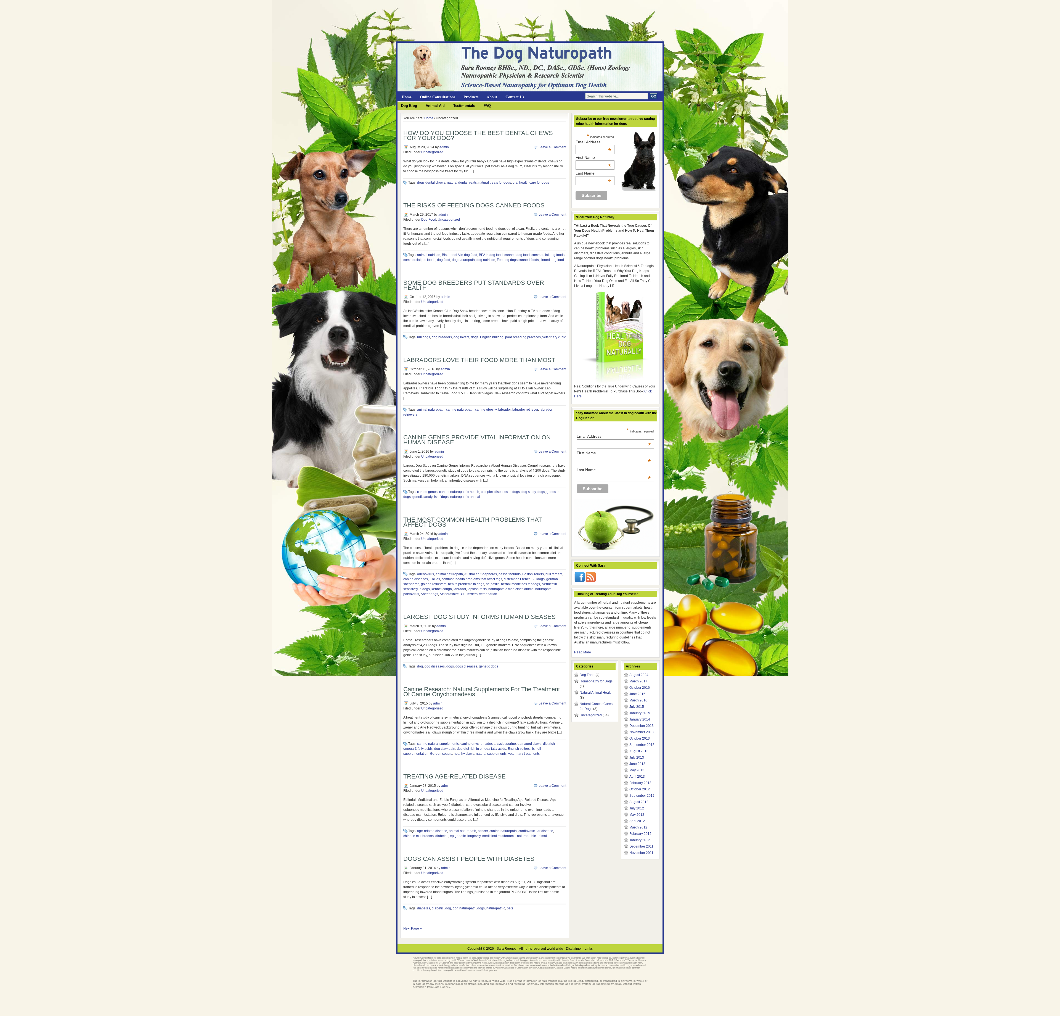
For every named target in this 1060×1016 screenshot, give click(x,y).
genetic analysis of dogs (430, 497)
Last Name (593, 173)
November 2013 (641, 732)
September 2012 (641, 796)
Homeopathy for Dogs (596, 681)
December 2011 (641, 846)
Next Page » (412, 928)
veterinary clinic (554, 337)
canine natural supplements (438, 744)
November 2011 (641, 853)
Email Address (593, 142)
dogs (474, 337)
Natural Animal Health (596, 693)
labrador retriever (525, 409)
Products (470, 97)
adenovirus (425, 574)
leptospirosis (477, 589)
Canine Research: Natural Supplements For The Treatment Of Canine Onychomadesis (481, 692)
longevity (474, 836)
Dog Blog (409, 106)
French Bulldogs (532, 579)
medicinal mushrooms (498, 836)
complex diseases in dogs (500, 492)
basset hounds (510, 574)
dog (420, 666)
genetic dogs (488, 666)
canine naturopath (459, 409)
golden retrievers (433, 584)
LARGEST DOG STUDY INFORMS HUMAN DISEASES (479, 616)
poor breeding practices (523, 337)
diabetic (438, 908)
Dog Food (428, 219)
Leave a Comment (552, 147)
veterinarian (488, 594)
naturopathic (495, 908)
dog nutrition (485, 260)
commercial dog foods (548, 255)
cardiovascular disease (535, 831)
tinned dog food (552, 260)
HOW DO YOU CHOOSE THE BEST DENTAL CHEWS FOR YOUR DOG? (478, 135)
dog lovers (461, 337)
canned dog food (517, 255)
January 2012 (639, 840)
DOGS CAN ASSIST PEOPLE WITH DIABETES (468, 858)
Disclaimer (574, 949)
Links (589, 949)
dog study (528, 492)
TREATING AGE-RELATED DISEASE (454, 776)
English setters (519, 749)
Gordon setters (441, 754)
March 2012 (638, 827)
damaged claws (529, 744)
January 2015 (639, 713)
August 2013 (638, 751)
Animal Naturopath (463, 53)
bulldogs (423, 337)
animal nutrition (428, 255)
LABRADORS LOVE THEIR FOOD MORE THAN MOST (479, 360)
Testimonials (464, 106)
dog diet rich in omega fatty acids (481, 749)
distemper (511, 579)
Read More (582, 652)
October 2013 (639, 738)
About (492, 97)
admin (444, 147)
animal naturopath (430, 409)
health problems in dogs (466, 584)
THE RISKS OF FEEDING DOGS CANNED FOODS (474, 205)
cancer (483, 831)
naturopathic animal (465, 497)
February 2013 (640, 783)
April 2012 (637, 821)
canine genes (427, 492)
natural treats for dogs (494, 182)
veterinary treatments (524, 754)
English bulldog (492, 337)
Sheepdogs (429, 594)
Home (407, 97)
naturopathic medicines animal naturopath (520, 589)
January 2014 (639, 719)
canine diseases (415, 579)
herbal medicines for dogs (520, 584)
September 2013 (641, 745)
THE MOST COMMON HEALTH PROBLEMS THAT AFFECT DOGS (472, 522)
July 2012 (636, 808)
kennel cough (441, 589)
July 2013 (636, 757)
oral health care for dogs (531, 182)
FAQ (487, 106)
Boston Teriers (533, 574)
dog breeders (442, 337)
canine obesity (486, 409)
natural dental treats (462, 182)
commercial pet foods (419, 260)
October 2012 (639, 789)
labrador (504, 409)
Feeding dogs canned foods (518, 260)
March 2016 (638, 700)
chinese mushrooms (418, 836)
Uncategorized (432, 152)
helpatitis (492, 584)
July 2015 (636, 707)
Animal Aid (435, 106)
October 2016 (639, 688)
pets (510, 908)
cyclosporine (506, 744)
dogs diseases (466, 666)
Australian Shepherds (480, 574)
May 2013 (636, 770)
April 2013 (637, 777)
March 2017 (638, 681)
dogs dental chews (431, 182)
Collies (435, 579)
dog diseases (435, 666)
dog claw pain (444, 749)
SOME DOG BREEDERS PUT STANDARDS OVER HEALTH (473, 285)
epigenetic (458, 836)
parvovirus (411, 594)
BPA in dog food (491, 255)
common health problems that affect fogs (472, 579)
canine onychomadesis (477, 744)
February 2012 (640, 834)
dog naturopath (463, 260)
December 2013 (641, 726)
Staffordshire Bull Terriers (459, 594)
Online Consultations (437, 97)
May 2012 (636, 815)
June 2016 (637, 694)
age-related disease (432, 831)
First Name (593, 157)
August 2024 (638, 675)
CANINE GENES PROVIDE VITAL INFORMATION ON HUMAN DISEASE (477, 440)
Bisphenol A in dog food (459, 255)
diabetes (441, 836)
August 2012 (638, 802)
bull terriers (553, 574)
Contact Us (514, 97)
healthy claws (464, 754)
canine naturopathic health (459, 492)
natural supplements (491, 754)
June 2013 (637, 764)
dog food (443, 260)
